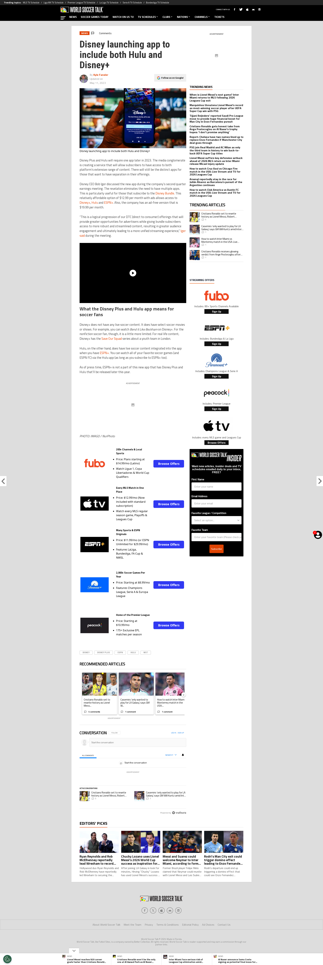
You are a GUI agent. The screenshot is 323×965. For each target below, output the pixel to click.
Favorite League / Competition (208, 513)
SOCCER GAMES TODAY (95, 17)
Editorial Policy (190, 925)
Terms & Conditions (167, 925)
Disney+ (85, 202)
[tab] (88, 755)
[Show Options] (238, 520)
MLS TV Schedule (31, 2)
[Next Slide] (183, 694)
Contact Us (224, 925)
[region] (133, 773)
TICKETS (219, 17)
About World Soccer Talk (106, 925)
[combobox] (215, 520)
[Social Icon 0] (144, 910)
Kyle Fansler (100, 75)
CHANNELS (201, 17)
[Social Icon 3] (169, 910)
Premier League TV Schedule (81, 2)
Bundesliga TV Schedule (157, 2)
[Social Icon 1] (153, 910)
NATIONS (182, 17)
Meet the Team (132, 925)
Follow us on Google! (172, 77)
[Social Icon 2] (161, 910)
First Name (197, 479)
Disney (86, 652)
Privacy (149, 925)
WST (145, 652)
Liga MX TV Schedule (53, 2)
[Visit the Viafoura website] (179, 812)
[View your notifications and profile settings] (183, 755)
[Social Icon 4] (178, 910)
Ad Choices (208, 925)
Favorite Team (199, 530)
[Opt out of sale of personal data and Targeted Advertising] (7, 959)
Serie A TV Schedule (132, 2)
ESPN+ (108, 202)
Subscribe (216, 549)
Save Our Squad (111, 338)
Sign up (181, 732)
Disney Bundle (164, 193)
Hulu (95, 202)
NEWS (73, 17)
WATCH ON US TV (123, 17)
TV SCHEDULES (147, 17)
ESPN (120, 652)
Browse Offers (169, 464)
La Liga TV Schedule (108, 2)
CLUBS (166, 17)
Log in (173, 732)
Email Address (199, 496)
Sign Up (216, 311)
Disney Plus (103, 652)
